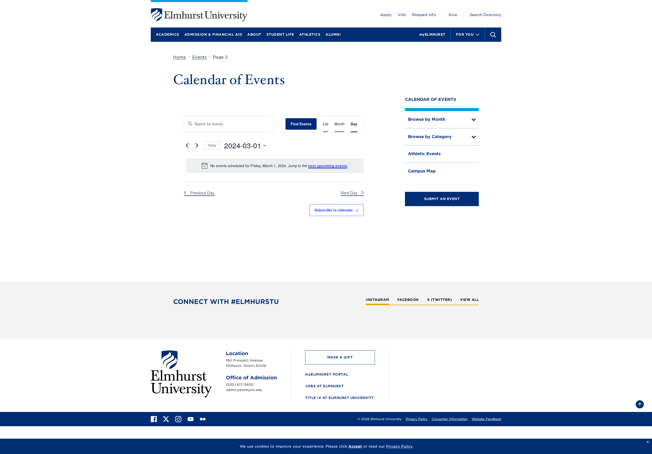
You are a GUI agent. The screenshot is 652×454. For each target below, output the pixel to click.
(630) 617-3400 (239, 384)
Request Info (424, 15)
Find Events (301, 123)
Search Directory (485, 15)
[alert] (275, 165)
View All (469, 300)
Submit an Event (442, 199)
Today (212, 145)
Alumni (333, 34)
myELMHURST (432, 34)
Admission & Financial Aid (213, 34)
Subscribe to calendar (334, 209)
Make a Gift (340, 357)
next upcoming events (327, 165)
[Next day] (197, 145)
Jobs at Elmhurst (324, 386)
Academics (167, 34)
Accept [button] (355, 446)
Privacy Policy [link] (399, 446)
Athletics (310, 34)
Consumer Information (450, 419)
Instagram (377, 300)
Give (453, 15)
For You (465, 34)
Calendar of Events (430, 99)
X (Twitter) (439, 300)
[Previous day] (187, 145)
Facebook (408, 300)
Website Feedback (486, 419)
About (254, 34)
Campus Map (422, 171)
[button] (647, 442)
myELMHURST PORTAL (326, 374)
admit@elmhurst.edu (244, 390)
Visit (402, 15)
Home (179, 57)
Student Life (280, 34)
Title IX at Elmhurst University (339, 398)
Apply (386, 15)
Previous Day (202, 193)
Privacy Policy (417, 419)
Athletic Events (424, 153)
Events (199, 57)
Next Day (349, 193)
